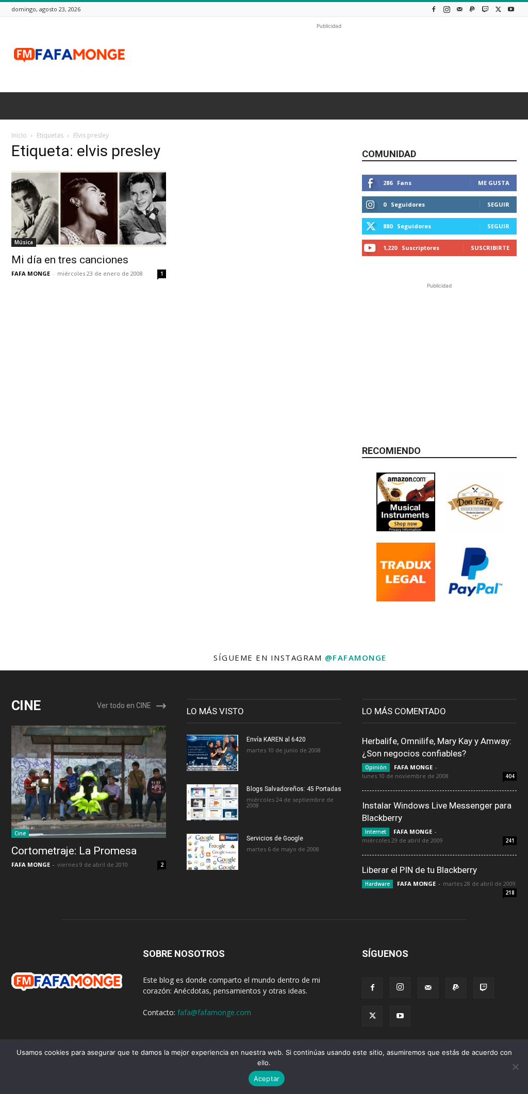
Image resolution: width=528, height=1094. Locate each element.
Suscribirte (490, 247)
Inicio (19, 135)
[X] (498, 9)
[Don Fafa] (475, 528)
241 (510, 840)
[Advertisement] (329, 54)
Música (23, 242)
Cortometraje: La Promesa (74, 851)
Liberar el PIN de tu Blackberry (419, 870)
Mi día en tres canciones (69, 260)
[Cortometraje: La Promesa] (88, 782)
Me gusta (493, 183)
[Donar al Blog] (475, 598)
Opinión (376, 767)
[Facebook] (433, 9)
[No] (515, 1067)
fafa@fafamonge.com (214, 1012)
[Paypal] (472, 9)
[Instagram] (446, 9)
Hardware (377, 883)
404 (510, 776)
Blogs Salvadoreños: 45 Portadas (293, 789)
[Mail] (459, 9)
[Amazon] (405, 528)
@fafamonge (356, 657)
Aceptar (267, 1078)
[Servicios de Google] (212, 852)
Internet (375, 831)
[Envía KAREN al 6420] (212, 753)
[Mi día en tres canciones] (88, 209)
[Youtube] (511, 9)
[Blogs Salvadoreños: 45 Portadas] (212, 802)
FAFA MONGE (30, 273)
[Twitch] (485, 9)
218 (510, 892)
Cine (20, 833)
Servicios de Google (274, 838)
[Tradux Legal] (405, 598)
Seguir (498, 204)
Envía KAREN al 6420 (276, 739)
